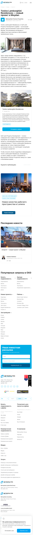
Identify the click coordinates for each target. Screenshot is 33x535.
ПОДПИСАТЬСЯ (15, 365)
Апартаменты (6, 124)
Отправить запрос (16, 129)
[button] (30, 241)
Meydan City (7, 111)
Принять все (24, 530)
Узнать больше (8, 212)
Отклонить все (9, 530)
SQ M (19, 398)
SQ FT (12, 398)
